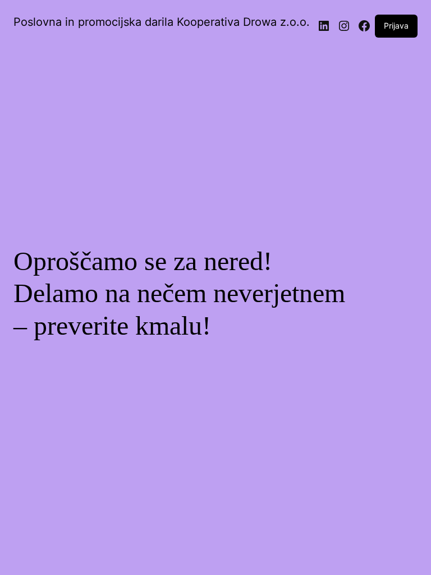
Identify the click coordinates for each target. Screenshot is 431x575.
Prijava (396, 25)
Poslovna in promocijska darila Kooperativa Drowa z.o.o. (161, 22)
